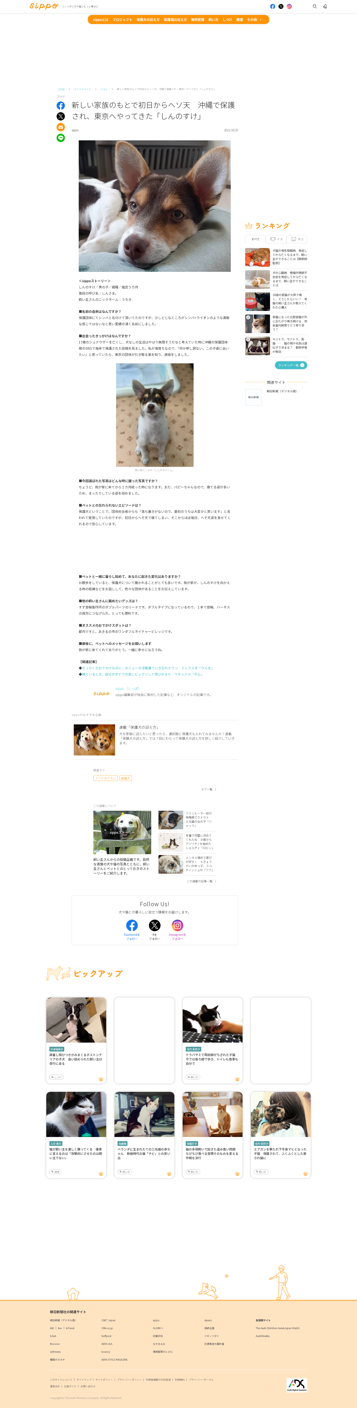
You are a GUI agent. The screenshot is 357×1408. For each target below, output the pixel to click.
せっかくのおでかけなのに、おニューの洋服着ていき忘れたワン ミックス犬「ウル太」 (148, 667)
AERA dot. (107, 1343)
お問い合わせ (88, 1386)
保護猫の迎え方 (175, 19)
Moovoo (55, 1343)
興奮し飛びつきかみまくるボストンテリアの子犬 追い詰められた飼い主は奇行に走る (75, 1059)
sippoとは (100, 19)
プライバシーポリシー (129, 1379)
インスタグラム (105, 778)
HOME (61, 89)
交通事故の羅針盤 (214, 1343)
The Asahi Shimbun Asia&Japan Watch (278, 1328)
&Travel (70, 1328)
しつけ (227, 19)
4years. (208, 1320)
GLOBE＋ (158, 1328)
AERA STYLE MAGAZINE (114, 1359)
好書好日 (158, 1336)
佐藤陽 (122, 1143)
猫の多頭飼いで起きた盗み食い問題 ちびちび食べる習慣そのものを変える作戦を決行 (212, 1153)
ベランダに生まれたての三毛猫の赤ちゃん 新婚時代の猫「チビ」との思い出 (144, 1153)
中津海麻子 (57, 1049)
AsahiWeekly (263, 1336)
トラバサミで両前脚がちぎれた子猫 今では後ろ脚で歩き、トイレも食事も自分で (212, 1059)
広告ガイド (70, 1386)
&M (52, 1328)
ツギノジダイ (211, 1336)
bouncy (105, 1351)
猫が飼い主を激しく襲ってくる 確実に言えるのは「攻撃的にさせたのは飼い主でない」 (75, 1153)
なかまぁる (159, 1343)
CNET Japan (108, 1320)
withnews (55, 1351)
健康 (239, 19)
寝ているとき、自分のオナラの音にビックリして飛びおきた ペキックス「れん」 (143, 674)
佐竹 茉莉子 (193, 1049)
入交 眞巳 (56, 1143)
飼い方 (213, 19)
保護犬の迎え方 (148, 19)
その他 (252, 19)
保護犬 (125, 778)
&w (60, 1328)
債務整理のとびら (163, 1351)
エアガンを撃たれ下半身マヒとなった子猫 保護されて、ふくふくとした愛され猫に (280, 1153)
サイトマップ (83, 1379)
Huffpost (106, 1336)
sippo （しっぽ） (128, 688)
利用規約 (180, 1379)
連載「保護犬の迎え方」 (139, 727)
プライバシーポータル (201, 1379)
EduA (53, 1336)
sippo (156, 1320)
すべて (255, 239)
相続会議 (209, 1328)
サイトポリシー (104, 1379)
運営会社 (55, 1386)
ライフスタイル (82, 89)
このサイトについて (61, 1379)
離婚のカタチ (57, 1359)
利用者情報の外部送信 (158, 1379)
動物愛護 (197, 19)
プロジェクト (122, 19)
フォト (104, 89)
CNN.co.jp (107, 1328)
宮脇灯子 (192, 1143)
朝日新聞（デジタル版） (63, 1320)
